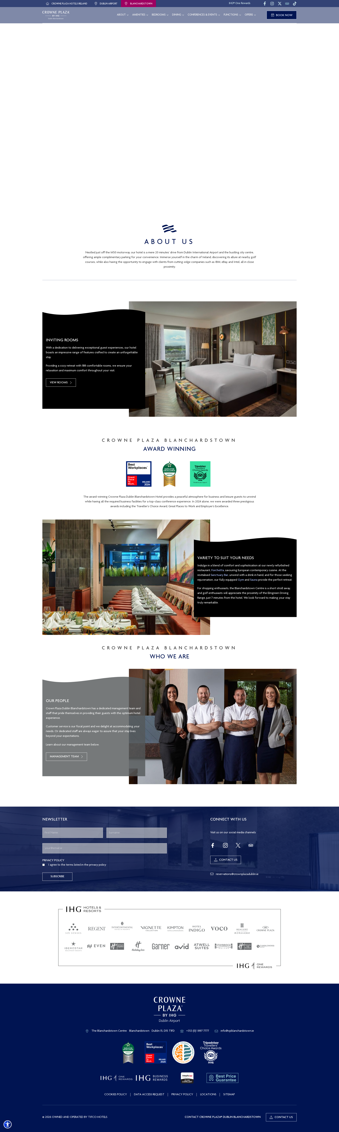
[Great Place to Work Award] (156, 1052)
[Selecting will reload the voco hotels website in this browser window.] (219, 928)
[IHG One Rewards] (116, 1078)
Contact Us (228, 860)
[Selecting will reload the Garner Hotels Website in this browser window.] (161, 946)
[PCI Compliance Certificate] (187, 1078)
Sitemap (229, 1094)
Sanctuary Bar (219, 575)
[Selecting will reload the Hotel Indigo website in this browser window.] (197, 928)
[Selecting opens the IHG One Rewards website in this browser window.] (254, 965)
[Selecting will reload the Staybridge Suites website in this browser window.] (224, 946)
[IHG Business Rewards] (152, 1078)
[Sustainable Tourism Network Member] (183, 1052)
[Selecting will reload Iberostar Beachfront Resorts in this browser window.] (73, 946)
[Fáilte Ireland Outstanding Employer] (128, 1052)
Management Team (64, 756)
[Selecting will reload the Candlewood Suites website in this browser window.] (265, 946)
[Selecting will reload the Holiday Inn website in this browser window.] (138, 946)
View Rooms (59, 382)
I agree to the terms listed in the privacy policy (77, 864)
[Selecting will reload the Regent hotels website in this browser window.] (97, 928)
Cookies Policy (115, 1094)
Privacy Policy (182, 1094)
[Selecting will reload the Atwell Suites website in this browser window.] (202, 946)
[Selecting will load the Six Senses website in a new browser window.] (73, 928)
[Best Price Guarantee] (222, 1078)
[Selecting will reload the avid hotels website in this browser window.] (182, 946)
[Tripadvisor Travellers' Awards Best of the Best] (211, 1052)
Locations (208, 1094)
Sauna (253, 580)
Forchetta (217, 570)
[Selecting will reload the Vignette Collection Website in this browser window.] (151, 928)
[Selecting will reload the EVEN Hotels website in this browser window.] (96, 946)
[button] (8, 1124)
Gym (241, 580)
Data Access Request (149, 1094)
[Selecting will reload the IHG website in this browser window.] (84, 909)
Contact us (284, 1117)
